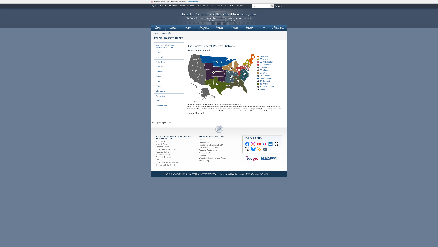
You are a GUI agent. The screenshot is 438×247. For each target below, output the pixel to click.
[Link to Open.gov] (270, 158)
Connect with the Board (165, 165)
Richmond (159, 72)
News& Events (173, 28)
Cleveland (159, 67)
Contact (240, 6)
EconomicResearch (250, 28)
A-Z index (210, 6)
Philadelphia (160, 62)
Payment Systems (163, 155)
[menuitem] (158, 28)
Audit (221, 150)
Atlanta (158, 76)
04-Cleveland (265, 65)
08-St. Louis (265, 76)
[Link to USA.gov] (251, 158)
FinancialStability (219, 28)
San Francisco (161, 106)
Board (262, 89)
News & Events (162, 144)
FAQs (226, 6)
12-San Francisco (267, 87)
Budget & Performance (208, 150)
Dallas (158, 101)
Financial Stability (163, 152)
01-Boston (264, 56)
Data (263, 27)
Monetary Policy (162, 147)
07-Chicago (264, 73)
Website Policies (206, 158)
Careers (219, 6)
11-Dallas (264, 84)
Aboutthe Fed (158, 28)
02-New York (265, 59)
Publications (191, 6)
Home (156, 33)
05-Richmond (265, 67)
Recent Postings (170, 6)
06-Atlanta (264, 70)
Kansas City (160, 96)
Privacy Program (220, 158)
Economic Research (164, 157)
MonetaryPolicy (188, 28)
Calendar (182, 6)
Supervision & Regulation (166, 149)
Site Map (201, 6)
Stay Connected (157, 6)
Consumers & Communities (278, 28)
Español (202, 155)
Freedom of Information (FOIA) (211, 145)
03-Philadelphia (266, 62)
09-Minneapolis (266, 78)
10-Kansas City (266, 81)
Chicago (159, 81)
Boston (158, 52)
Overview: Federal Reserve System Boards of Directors (166, 46)
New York (159, 57)
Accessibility (204, 161)
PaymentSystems (234, 28)
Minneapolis (160, 91)
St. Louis (159, 86)
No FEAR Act (204, 153)
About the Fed (167, 33)
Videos (232, 6)
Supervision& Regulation (204, 28)
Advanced (278, 6)
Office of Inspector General (209, 148)
